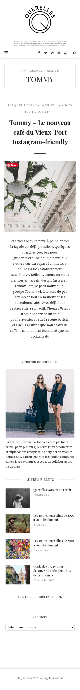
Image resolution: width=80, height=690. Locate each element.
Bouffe (30, 111)
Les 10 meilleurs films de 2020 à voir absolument (53, 517)
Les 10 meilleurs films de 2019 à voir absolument (53, 543)
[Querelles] (40, 19)
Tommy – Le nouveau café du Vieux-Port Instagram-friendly (40, 132)
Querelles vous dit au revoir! (52, 490)
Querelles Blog (25, 105)
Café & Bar (44, 111)
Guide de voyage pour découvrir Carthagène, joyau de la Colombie (53, 570)
